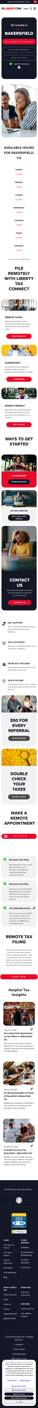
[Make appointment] (35, 2)
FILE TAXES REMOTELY (19, 50)
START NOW (19, 977)
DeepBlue (25, 1247)
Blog (5, 1277)
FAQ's (6, 1299)
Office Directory (10, 1294)
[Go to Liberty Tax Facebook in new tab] (19, 1200)
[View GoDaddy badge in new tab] (19, 1231)
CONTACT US (19, 602)
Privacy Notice (19, 1349)
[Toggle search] (31, 8)
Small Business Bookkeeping (27, 1253)
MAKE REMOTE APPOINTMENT (19, 42)
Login (26, 8)
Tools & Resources (8, 1261)
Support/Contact (10, 1313)
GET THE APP (19, 424)
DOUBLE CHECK (19, 797)
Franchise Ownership (25, 1293)
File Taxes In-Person (9, 1246)
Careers (7, 1309)
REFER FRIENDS (19, 738)
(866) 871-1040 (10, 1318)
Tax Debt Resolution (25, 1261)
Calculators (8, 1267)
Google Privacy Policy (18, 1386)
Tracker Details (25, 1380)
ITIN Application (10, 1272)
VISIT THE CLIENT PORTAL (19, 517)
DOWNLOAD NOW (19, 482)
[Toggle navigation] (35, 8)
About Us (7, 1304)
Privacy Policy (12, 1380)
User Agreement (19, 1354)
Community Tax (27, 1308)
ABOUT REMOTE (19, 336)
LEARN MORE (19, 379)
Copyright (19, 1344)
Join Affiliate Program (26, 1315)
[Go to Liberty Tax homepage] (11, 8)
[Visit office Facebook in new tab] (19, 67)
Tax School (25, 1267)
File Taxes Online (8, 1254)
